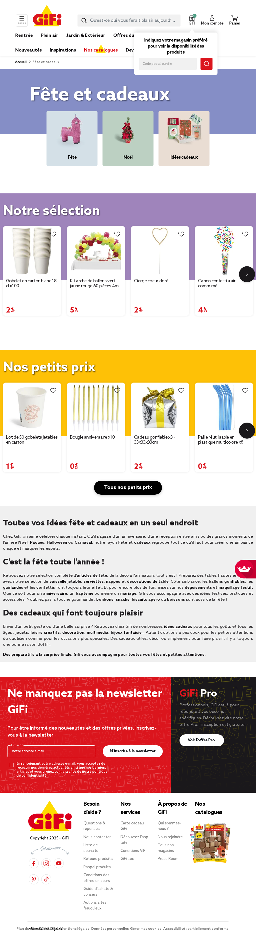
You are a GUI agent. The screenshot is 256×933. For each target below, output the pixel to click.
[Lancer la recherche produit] (84, 20)
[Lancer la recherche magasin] (206, 64)
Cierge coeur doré (151, 280)
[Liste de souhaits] (53, 234)
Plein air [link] (49, 35)
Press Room (168, 859)
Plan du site (26, 929)
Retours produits (98, 859)
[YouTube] (59, 862)
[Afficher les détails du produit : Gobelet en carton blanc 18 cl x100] (32, 250)
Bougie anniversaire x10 (92, 437)
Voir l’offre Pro (202, 740)
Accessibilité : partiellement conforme (195, 929)
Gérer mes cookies (146, 929)
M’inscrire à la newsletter (133, 751)
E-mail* (16, 745)
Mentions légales (75, 929)
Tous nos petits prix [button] (128, 488)
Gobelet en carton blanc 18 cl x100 (31, 283)
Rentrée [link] (24, 35)
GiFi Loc (127, 859)
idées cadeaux (178, 626)
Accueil (21, 62)
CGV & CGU (48, 929)
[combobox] (129, 21)
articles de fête (92, 575)
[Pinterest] (34, 878)
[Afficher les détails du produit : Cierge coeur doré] (160, 250)
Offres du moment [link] (133, 35)
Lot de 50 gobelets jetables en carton (32, 440)
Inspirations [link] (63, 50)
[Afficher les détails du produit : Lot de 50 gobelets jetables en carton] (32, 407)
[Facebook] (34, 862)
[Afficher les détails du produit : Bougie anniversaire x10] (96, 407)
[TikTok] (46, 878)
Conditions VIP (133, 851)
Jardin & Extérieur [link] (85, 35)
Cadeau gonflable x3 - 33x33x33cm (154, 440)
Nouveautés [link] (28, 50)
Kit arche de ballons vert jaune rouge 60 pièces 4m (94, 283)
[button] (191, 20)
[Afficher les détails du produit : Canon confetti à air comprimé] (224, 250)
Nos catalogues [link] (101, 50)
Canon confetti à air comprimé (217, 283)
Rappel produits (97, 867)
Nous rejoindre (170, 837)
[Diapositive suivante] (247, 274)
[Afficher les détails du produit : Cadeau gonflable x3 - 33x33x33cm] (160, 407)
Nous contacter (97, 837)
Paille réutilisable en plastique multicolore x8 (220, 440)
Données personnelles (110, 929)
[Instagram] (46, 862)
